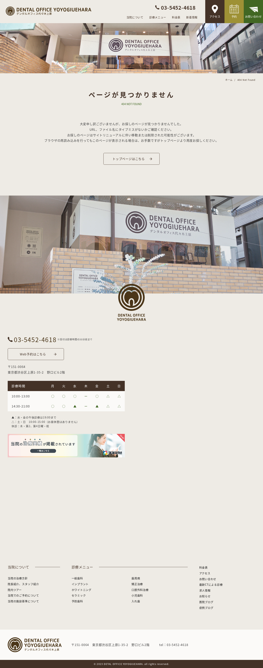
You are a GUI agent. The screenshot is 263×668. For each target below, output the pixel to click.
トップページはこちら (128, 158)
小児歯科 (137, 595)
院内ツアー (15, 590)
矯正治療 (137, 584)
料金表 (176, 17)
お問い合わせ (253, 16)
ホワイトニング (82, 590)
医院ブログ (206, 602)
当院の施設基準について (23, 601)
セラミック (79, 595)
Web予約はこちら (33, 354)
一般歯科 (77, 578)
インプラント (80, 584)
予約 (234, 16)
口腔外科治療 (140, 590)
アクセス (214, 16)
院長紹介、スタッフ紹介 (23, 584)
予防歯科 (77, 601)
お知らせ (205, 596)
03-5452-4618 (35, 339)
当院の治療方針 (18, 578)
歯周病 (136, 578)
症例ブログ (206, 608)
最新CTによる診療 (211, 584)
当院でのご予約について (23, 595)
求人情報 (205, 590)
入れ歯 (136, 601)
